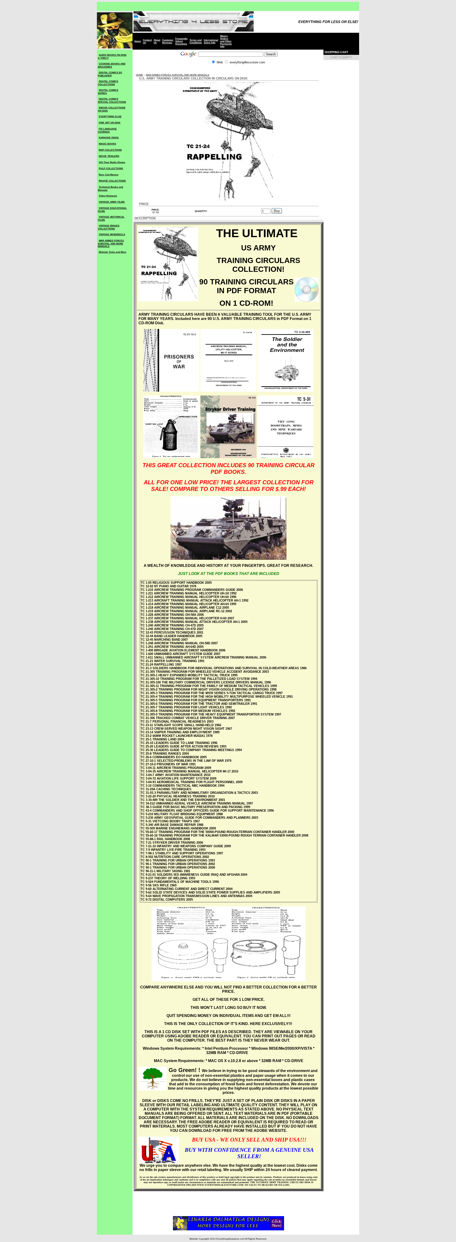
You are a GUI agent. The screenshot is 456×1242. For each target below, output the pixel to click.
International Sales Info (211, 41)
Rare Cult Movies (109, 174)
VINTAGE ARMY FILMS (112, 202)
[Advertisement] (228, 71)
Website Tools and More (112, 252)
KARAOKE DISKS (109, 137)
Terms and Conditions (196, 41)
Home (137, 41)
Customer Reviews (167, 41)
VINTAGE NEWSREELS (112, 234)
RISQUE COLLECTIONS (112, 180)
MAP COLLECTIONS (110, 150)
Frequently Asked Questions (181, 41)
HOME (139, 75)
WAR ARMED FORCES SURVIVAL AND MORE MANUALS (111, 243)
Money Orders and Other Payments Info (226, 41)
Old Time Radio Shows (112, 162)
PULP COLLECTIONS (111, 168)
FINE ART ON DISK (109, 122)
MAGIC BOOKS (107, 143)
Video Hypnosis (108, 195)
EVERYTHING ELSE (110, 116)
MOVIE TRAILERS (109, 156)
